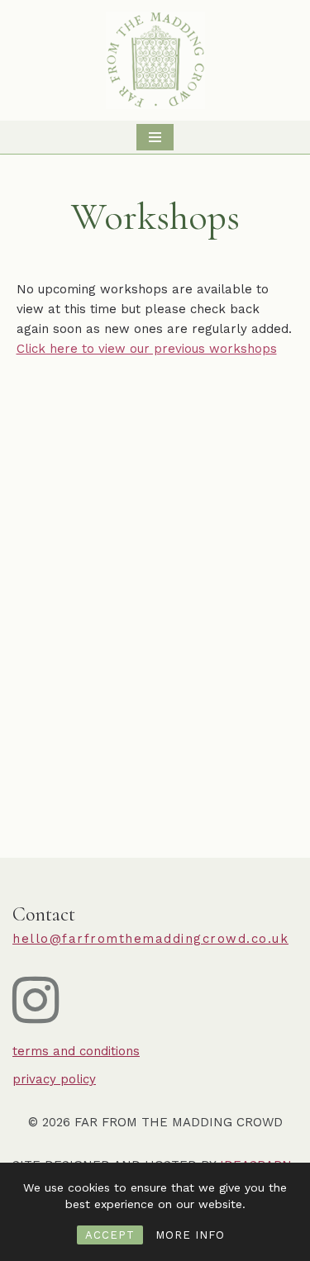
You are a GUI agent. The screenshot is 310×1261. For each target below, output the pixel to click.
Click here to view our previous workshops (147, 348)
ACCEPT (110, 1235)
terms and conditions (76, 1051)
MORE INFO (190, 1235)
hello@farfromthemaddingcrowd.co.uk (150, 938)
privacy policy (54, 1079)
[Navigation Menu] (155, 137)
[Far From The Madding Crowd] (155, 60)
